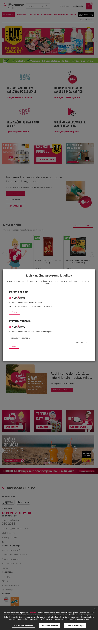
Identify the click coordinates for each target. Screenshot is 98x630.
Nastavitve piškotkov (23, 625)
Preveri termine (81, 342)
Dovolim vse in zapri (75, 625)
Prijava (14, 312)
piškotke (33, 613)
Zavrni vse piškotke (49, 625)
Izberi (14, 346)
